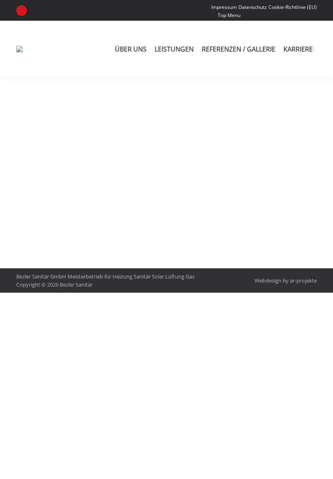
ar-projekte (303, 280)
